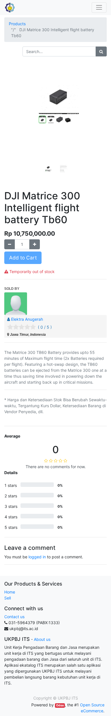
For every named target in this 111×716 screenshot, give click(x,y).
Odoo (60, 705)
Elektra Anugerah (27, 319)
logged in (37, 556)
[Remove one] (9, 244)
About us (42, 639)
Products (17, 23)
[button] (12, 113)
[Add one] (34, 244)
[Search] (101, 51)
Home (9, 592)
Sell (7, 597)
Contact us (14, 616)
